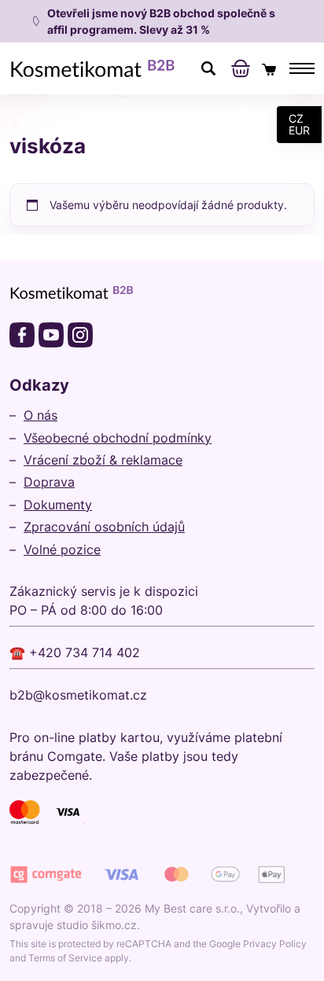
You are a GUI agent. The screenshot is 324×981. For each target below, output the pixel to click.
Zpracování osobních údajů (104, 527)
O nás (40, 415)
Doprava (49, 482)
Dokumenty (58, 505)
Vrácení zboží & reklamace (103, 460)
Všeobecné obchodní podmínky (118, 438)
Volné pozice (62, 549)
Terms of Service (65, 958)
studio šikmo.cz (97, 924)
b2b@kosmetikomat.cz (78, 695)
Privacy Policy (275, 944)
